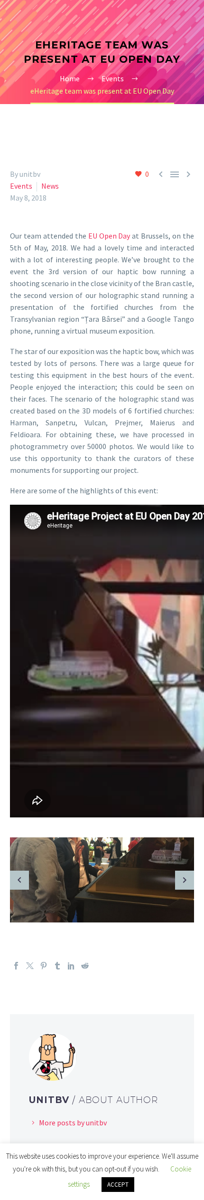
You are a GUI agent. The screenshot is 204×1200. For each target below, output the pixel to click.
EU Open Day (109, 235)
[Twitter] (30, 966)
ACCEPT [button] (118, 1185)
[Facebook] (16, 966)
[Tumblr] (57, 966)
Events (21, 186)
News (50, 186)
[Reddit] (85, 966)
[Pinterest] (43, 966)
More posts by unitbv (73, 1122)
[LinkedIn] (71, 966)
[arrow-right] (184, 879)
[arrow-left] (19, 879)
